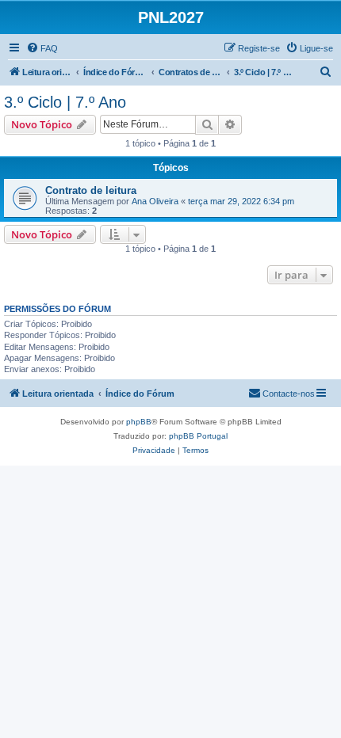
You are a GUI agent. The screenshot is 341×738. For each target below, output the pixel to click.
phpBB (138, 421)
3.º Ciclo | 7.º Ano (65, 102)
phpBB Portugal (198, 436)
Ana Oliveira (155, 201)
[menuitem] (42, 48)
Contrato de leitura (90, 190)
